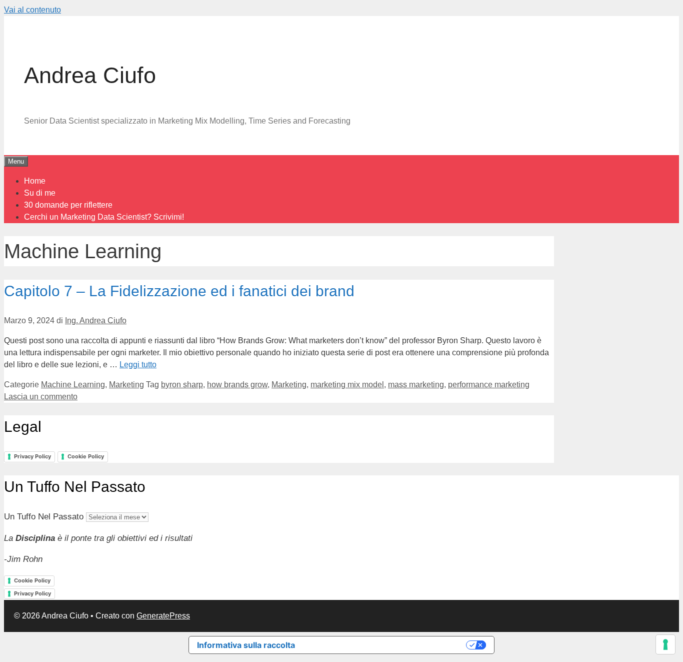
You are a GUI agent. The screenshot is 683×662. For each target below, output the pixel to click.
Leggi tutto (138, 364)
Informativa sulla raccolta (246, 645)
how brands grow (237, 384)
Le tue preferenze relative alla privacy (386, 645)
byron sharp (182, 384)
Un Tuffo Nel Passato (44, 516)
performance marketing (489, 384)
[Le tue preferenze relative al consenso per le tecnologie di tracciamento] (665, 644)
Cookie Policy (86, 456)
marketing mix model (347, 384)
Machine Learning (73, 384)
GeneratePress (163, 615)
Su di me (40, 193)
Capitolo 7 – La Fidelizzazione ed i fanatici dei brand (179, 291)
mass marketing (416, 384)
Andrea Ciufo (90, 75)
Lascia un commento (41, 396)
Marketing (126, 384)
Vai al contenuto (32, 10)
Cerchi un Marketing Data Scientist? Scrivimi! (104, 217)
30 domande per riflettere (68, 205)
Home (35, 181)
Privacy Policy (32, 456)
